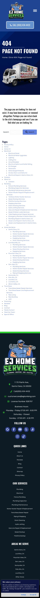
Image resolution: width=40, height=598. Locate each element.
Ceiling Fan (12, 160)
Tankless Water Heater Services (19, 197)
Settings (23, 595)
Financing (7, 301)
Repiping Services (14, 203)
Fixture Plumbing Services (17, 186)
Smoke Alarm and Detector (17, 173)
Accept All (33, 595)
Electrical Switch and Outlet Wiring (20, 164)
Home (4, 57)
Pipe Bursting (13, 297)
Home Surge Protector (16, 171)
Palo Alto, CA (12, 277)
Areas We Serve (9, 227)
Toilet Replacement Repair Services (20, 214)
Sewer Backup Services (16, 199)
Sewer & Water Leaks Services (18, 212)
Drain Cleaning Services (16, 205)
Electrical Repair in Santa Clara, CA (20, 175)
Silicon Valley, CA (14, 284)
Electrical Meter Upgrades (17, 155)
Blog (5, 305)
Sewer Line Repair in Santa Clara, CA (21, 221)
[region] (20, 588)
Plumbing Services (19, 231)
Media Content (9, 310)
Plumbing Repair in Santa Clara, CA (20, 218)
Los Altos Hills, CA (14, 242)
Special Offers (9, 314)
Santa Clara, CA (13, 229)
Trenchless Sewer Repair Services (20, 288)
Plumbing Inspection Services (18, 188)
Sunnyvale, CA (13, 275)
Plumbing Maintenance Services (19, 190)
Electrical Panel (13, 153)
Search (6, 132)
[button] (30, 132)
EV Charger (12, 166)
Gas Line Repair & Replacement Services (22, 210)
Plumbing (7, 184)
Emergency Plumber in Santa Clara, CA (21, 216)
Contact (7, 308)
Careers (7, 177)
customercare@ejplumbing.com (22, 396)
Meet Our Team (9, 312)
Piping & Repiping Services (22, 273)
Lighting (11, 157)
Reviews (7, 303)
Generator (12, 168)
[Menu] (35, 10)
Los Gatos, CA (13, 282)
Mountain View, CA (14, 253)
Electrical (7, 151)
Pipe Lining (12, 295)
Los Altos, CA (12, 279)
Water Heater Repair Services (23, 234)
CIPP (10, 299)
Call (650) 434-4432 (22, 391)
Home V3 (7, 149)
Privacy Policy (8, 144)
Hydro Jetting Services (16, 208)
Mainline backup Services (17, 201)
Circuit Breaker (13, 162)
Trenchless (8, 286)
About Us (7, 179)
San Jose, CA (12, 264)
